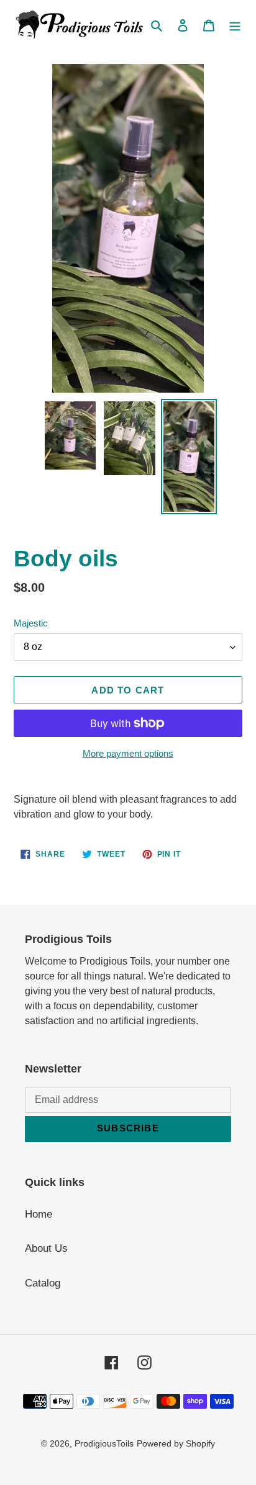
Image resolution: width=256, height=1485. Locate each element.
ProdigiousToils (104, 1443)
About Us (46, 1248)
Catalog (42, 1283)
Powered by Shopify (176, 1443)
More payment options (128, 753)
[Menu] (235, 25)
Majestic (31, 623)
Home (38, 1214)
